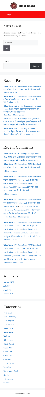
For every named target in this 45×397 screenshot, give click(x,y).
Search (6, 61)
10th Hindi (7, 312)
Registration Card (10, 371)
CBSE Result (8, 344)
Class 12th (7, 355)
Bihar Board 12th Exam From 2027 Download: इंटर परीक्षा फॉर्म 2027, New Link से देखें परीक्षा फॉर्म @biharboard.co (22, 89)
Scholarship (8, 378)
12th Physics (8, 324)
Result (6, 375)
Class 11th (7, 351)
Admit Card (8, 328)
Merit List (7, 367)
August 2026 (8, 282)
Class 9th (7, 359)
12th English (8, 320)
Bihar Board (27, 6)
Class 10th (7, 347)
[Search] (6, 48)
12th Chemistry (9, 316)
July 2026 (7, 286)
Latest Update (9, 363)
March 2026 (8, 293)
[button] (39, 14)
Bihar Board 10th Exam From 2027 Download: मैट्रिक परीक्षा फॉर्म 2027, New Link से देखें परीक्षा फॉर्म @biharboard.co (22, 99)
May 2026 (7, 289)
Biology (6, 336)
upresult (6, 382)
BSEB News (8, 340)
